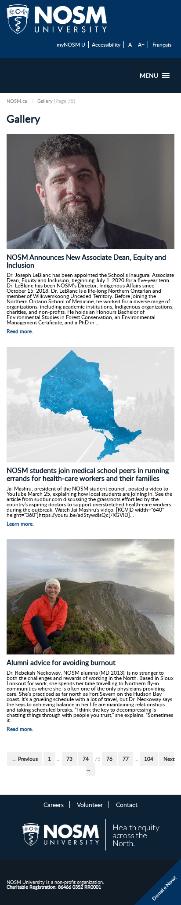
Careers (53, 804)
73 (69, 759)
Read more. (20, 331)
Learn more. (20, 523)
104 (148, 759)
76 (109, 759)
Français (161, 44)
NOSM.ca (17, 101)
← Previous (24, 759)
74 (86, 759)
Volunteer (90, 804)
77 (126, 759)
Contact (127, 804)
